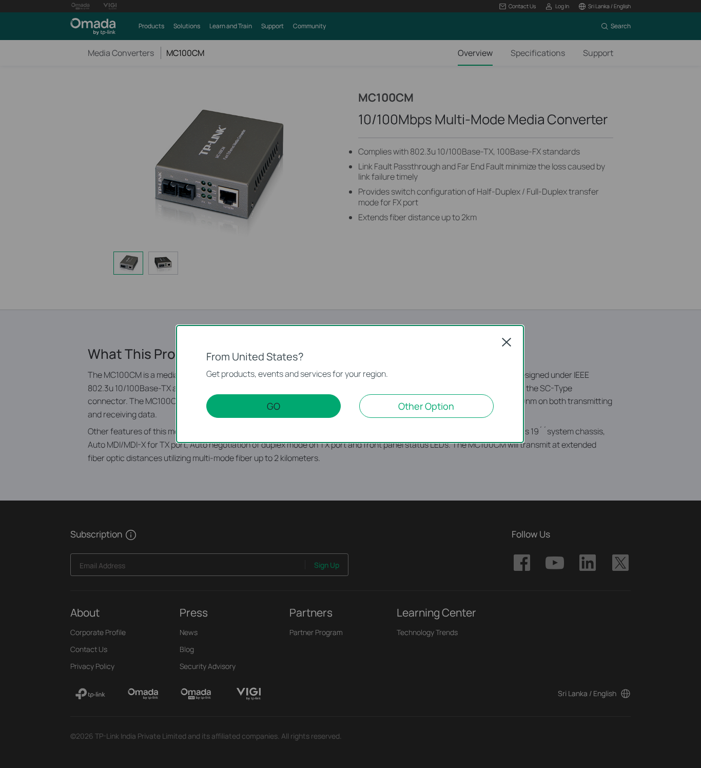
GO (273, 406)
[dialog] (350, 384)
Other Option (426, 406)
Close (506, 342)
